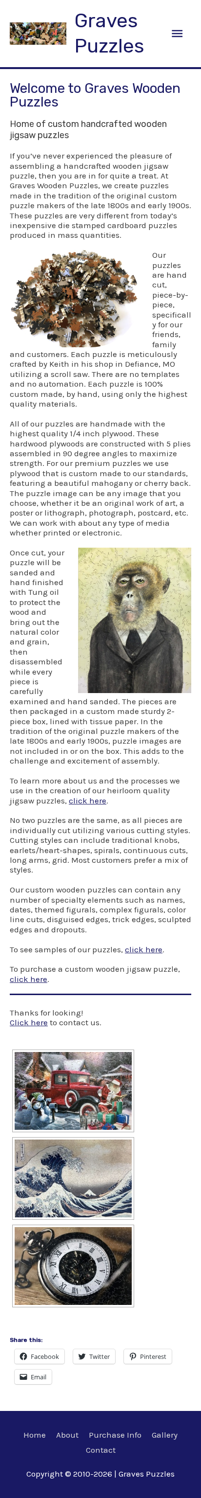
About (67, 1435)
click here (87, 800)
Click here (29, 1022)
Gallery (165, 1435)
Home (34, 1435)
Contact (101, 1450)
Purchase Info (115, 1435)
